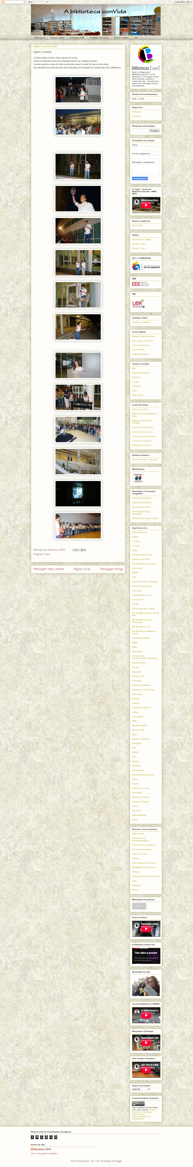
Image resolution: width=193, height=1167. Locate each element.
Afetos (135, 550)
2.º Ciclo (135, 541)
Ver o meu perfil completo (44, 1153)
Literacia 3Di (137, 716)
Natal (134, 734)
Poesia (47, 554)
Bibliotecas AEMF (42, 1149)
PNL (134, 757)
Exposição (136, 672)
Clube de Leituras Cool (142, 432)
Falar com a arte (139, 854)
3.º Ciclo (135, 546)
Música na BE (138, 730)
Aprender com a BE (141, 559)
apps (134, 881)
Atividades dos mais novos (144, 867)
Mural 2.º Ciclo (138, 244)
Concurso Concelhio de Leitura (146, 876)
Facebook (136, 116)
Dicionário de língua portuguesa (141, 512)
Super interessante (140, 373)
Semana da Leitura (140, 797)
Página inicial (39, 38)
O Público (136, 386)
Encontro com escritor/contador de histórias (145, 657)
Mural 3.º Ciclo (138, 248)
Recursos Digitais (121, 38)
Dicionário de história (141, 507)
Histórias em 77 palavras (143, 690)
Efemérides (137, 651)
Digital (135, 642)
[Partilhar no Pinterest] (84, 549)
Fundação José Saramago (144, 436)
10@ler (135, 537)
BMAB (135, 572)
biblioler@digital (139, 815)
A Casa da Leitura (140, 409)
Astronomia (137, 568)
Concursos (137, 590)
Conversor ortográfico (142, 498)
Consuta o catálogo (140, 322)
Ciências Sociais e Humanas (145, 581)
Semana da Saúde (140, 801)
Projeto (135, 784)
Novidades (137, 743)
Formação (136, 680)
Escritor (135, 667)
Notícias (135, 872)
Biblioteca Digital (57, 38)
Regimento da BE (77, 38)
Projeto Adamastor (140, 354)
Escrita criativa (138, 663)
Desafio (135, 604)
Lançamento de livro (141, 707)
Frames (135, 858)
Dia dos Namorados (141, 638)
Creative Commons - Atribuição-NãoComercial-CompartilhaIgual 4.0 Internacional (144, 1114)
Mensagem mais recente (48, 569)
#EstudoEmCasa (139, 532)
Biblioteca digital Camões (143, 336)
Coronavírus (137, 599)
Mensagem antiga (111, 569)
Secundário (137, 792)
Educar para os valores (142, 341)
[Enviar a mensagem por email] (74, 549)
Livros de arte (138, 349)
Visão (134, 390)
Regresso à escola (140, 788)
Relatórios (136, 885)
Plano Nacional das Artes (143, 775)
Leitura (135, 712)
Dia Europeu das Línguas (143, 608)
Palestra (135, 761)
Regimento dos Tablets (99, 38)
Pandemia (136, 766)
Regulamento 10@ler (141, 239)
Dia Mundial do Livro (141, 627)
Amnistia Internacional (142, 555)
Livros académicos (140, 345)
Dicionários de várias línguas (145, 518)
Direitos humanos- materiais (144, 459)
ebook (135, 819)
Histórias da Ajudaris (141, 685)
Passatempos (138, 770)
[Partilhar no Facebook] (82, 549)
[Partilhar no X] (79, 549)
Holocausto (137, 694)
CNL (134, 577)
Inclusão (136, 698)
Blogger (118, 1161)
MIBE (134, 721)
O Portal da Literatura (141, 441)
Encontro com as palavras (143, 845)
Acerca (135, 890)
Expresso (136, 377)
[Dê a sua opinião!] (76, 549)
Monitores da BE (139, 725)
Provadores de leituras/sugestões (140, 839)
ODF (134, 748)
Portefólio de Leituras (141, 445)
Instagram (136, 112)
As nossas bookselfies (142, 849)
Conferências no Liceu (142, 595)
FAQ (136, 38)
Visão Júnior (137, 395)
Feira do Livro (138, 676)
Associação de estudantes (144, 564)
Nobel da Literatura (140, 739)
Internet (135, 703)
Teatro (135, 806)
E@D (134, 647)
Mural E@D (137, 225)
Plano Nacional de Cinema (144, 863)
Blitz (134, 368)
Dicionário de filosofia (141, 502)
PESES (135, 752)
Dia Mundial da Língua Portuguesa (142, 621)
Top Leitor (136, 810)
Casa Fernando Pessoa (142, 427)
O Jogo (135, 382)
